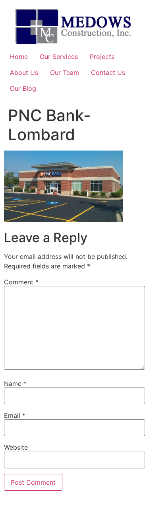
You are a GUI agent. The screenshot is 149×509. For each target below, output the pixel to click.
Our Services (59, 57)
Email (14, 415)
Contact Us (108, 72)
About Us (24, 72)
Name (15, 383)
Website (16, 447)
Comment (21, 282)
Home (19, 57)
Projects (102, 57)
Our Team (64, 72)
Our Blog (23, 88)
